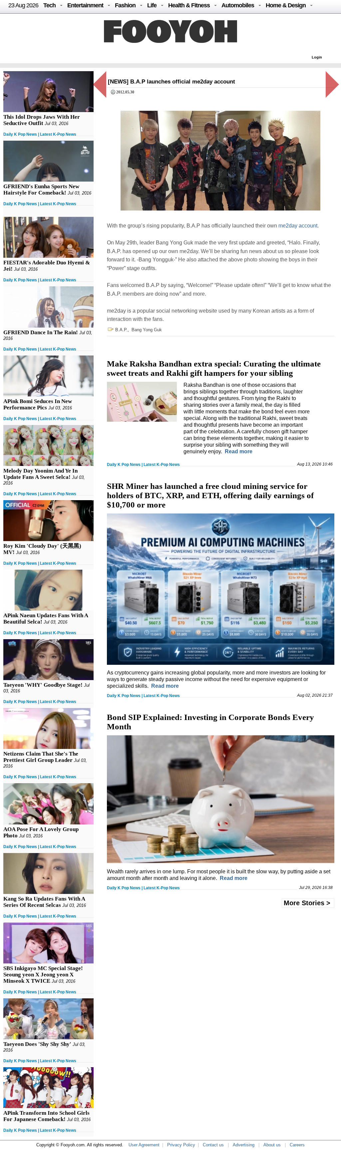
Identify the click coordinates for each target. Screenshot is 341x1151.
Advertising (243, 1144)
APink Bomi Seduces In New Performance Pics (37, 404)
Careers (297, 1144)
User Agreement (144, 1144)
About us (272, 1144)
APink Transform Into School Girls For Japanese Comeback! (46, 1116)
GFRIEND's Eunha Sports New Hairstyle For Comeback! (41, 189)
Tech (49, 5)
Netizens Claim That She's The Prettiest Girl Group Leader (40, 757)
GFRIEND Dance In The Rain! (40, 332)
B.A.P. (121, 329)
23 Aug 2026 (23, 5)
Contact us (213, 1144)
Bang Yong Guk (147, 329)
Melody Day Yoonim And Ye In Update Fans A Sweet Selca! (40, 474)
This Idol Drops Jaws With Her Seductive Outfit (41, 120)
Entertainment (85, 5)
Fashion (125, 5)
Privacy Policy (181, 1144)
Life (152, 5)
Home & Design (286, 5)
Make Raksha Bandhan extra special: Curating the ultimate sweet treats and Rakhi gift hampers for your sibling (214, 368)
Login (317, 57)
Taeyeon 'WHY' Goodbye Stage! (43, 685)
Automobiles (237, 5)
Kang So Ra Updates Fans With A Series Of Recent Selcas (44, 902)
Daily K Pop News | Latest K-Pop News (39, 134)
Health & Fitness (189, 5)
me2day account (297, 225)
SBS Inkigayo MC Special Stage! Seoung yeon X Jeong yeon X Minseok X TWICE (43, 974)
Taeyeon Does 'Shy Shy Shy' (37, 1044)
